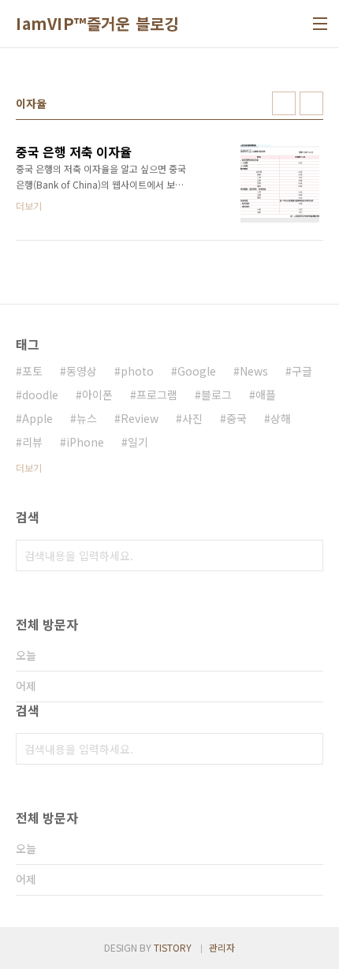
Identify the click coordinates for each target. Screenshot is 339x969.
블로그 (216, 394)
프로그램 (156, 394)
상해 (280, 418)
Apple (37, 418)
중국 (236, 418)
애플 (265, 394)
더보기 (29, 467)
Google (196, 371)
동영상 (81, 371)
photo (137, 371)
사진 (192, 418)
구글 (302, 371)
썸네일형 (284, 103)
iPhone (85, 442)
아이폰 (97, 394)
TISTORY (173, 947)
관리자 (222, 947)
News (254, 371)
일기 (138, 442)
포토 (32, 371)
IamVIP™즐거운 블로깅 (97, 24)
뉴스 (86, 418)
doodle (40, 394)
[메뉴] (320, 24)
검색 (307, 556)
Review (139, 418)
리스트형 (311, 103)
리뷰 (32, 442)
